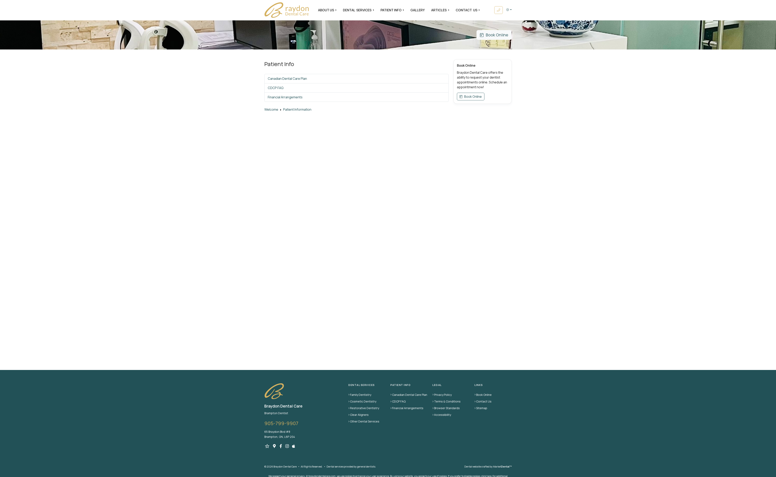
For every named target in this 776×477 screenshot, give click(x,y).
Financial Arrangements (285, 97)
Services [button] (357, 10)
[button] (509, 9)
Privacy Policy (443, 395)
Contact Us (483, 401)
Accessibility (442, 415)
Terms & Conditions (447, 401)
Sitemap (481, 408)
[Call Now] (498, 10)
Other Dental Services (364, 421)
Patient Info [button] (391, 10)
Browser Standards (447, 408)
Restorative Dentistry (364, 408)
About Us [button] (326, 10)
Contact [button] (466, 10)
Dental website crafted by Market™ (488, 466)
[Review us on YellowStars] (267, 446)
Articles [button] (439, 10)
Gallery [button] (417, 10)
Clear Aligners (359, 415)
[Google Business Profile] (274, 446)
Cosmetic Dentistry (363, 401)
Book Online (495, 35)
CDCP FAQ (276, 88)
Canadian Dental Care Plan (287, 78)
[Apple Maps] (293, 446)
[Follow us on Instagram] (287, 446)
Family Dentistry (360, 395)
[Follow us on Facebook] (281, 446)
